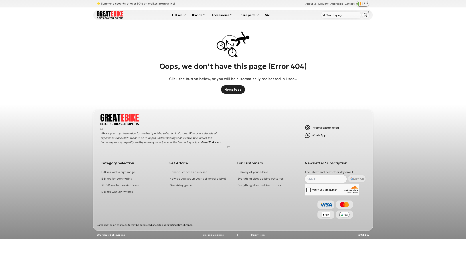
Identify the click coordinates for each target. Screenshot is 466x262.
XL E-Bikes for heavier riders (120, 185)
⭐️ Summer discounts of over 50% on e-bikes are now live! (136, 3)
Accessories (220, 15)
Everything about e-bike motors (259, 185)
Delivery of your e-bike (253, 172)
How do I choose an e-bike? (188, 172)
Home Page (233, 89)
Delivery (323, 3)
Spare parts (247, 15)
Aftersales (336, 3)
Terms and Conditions (212, 234)
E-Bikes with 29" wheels (117, 191)
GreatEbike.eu (210, 142)
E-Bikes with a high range (118, 172)
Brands (197, 15)
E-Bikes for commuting (116, 178)
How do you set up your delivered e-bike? (197, 178)
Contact (350, 3)
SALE (268, 15)
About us (310, 3)
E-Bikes (177, 15)
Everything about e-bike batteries (261, 178)
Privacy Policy (258, 234)
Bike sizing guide (180, 185)
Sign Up (358, 178)
